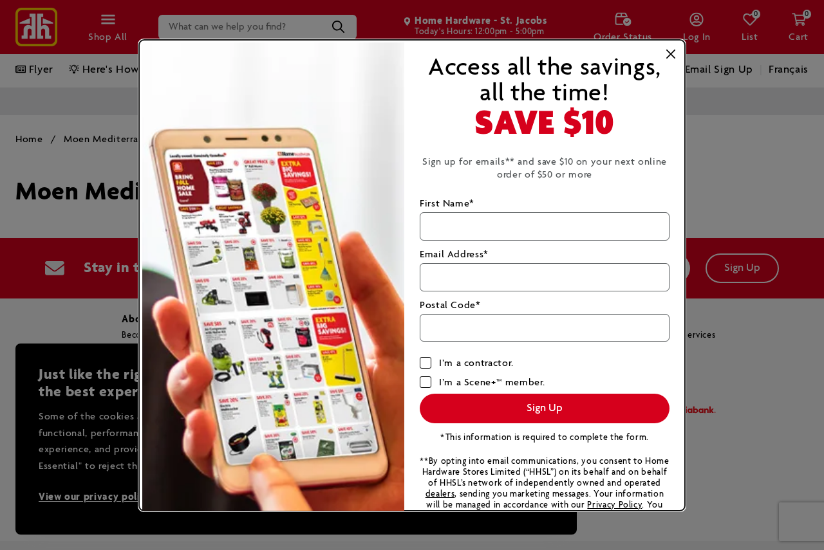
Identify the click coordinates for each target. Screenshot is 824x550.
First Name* (447, 203)
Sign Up (545, 408)
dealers (440, 494)
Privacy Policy (614, 505)
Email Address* (454, 254)
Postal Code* (450, 305)
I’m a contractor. (476, 363)
